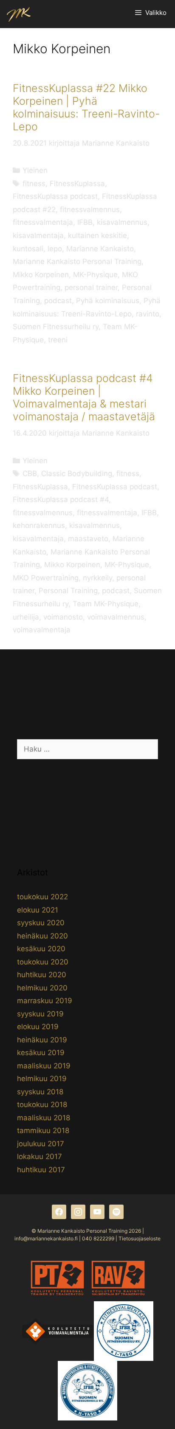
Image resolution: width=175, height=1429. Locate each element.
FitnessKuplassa (77, 183)
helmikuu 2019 (42, 1078)
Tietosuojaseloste (140, 1238)
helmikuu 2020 (42, 988)
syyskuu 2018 (40, 1092)
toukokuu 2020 (42, 962)
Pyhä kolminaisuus (107, 300)
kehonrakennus (39, 525)
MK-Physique (95, 274)
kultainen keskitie (97, 235)
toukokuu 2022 (42, 896)
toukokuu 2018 (42, 1104)
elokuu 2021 (37, 910)
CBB (30, 473)
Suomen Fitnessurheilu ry (56, 326)
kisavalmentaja (38, 235)
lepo (55, 248)
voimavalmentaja (42, 630)
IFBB (85, 222)
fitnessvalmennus (90, 209)
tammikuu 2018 (43, 1130)
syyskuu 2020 (41, 922)
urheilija (26, 617)
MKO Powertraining (46, 578)
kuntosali (28, 248)
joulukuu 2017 (40, 1143)
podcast (58, 300)
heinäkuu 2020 (42, 936)
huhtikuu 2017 (41, 1169)
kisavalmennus (122, 222)
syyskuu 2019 (40, 1014)
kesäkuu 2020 (41, 948)
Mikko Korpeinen (41, 274)
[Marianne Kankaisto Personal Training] (18, 14)
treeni (58, 340)
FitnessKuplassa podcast (55, 196)
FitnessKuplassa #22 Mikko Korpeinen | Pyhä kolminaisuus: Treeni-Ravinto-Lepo (86, 107)
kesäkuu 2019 (41, 1052)
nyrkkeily (97, 578)
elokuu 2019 (38, 1026)
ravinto (147, 314)
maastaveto (88, 538)
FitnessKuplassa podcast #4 (61, 499)
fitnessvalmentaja (43, 222)
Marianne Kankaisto (100, 248)
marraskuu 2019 (44, 1000)
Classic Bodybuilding (76, 473)
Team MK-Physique (105, 604)
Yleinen (35, 170)
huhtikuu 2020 (41, 974)
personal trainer (91, 287)
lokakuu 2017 (39, 1156)
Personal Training (68, 590)
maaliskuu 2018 (43, 1117)
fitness (34, 183)
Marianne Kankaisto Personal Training (77, 261)
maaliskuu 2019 (44, 1066)
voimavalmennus (115, 617)
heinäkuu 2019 (42, 1040)
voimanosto (63, 617)
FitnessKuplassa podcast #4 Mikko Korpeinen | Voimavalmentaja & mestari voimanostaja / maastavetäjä (84, 397)
